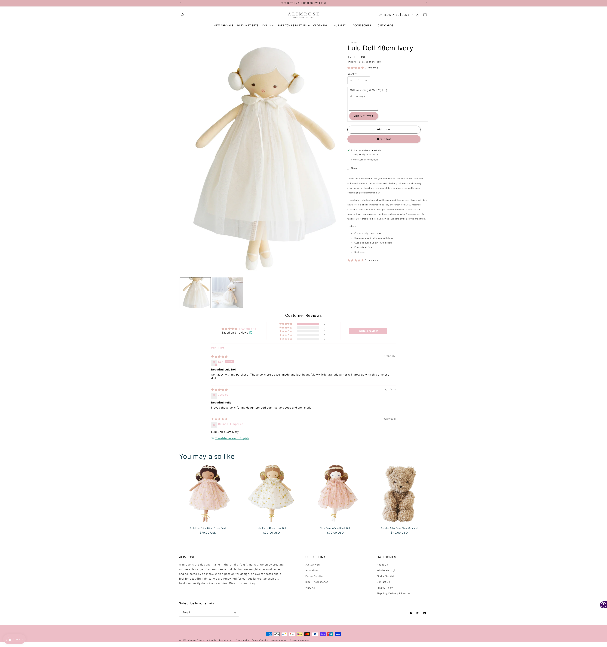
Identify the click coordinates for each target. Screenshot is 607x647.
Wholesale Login (386, 570)
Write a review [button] (368, 330)
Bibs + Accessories (316, 582)
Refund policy (226, 640)
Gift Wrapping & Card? (368, 90)
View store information (364, 159)
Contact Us (383, 582)
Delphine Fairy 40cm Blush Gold (208, 528)
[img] (219, 356)
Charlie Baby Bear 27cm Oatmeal (399, 528)
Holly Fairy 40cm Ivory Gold (271, 528)
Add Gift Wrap (363, 115)
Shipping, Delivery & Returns (393, 593)
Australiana (312, 570)
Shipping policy (278, 640)
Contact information (299, 640)
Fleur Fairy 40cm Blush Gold (335, 528)
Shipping (352, 62)
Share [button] (354, 168)
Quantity (352, 74)
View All (310, 587)
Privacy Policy (385, 587)
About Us (382, 564)
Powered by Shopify (206, 640)
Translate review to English (232, 438)
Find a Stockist (385, 576)
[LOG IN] (417, 14)
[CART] (425, 14)
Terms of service (260, 640)
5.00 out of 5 (247, 328)
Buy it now (384, 139)
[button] (182, 14)
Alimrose (191, 640)
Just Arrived (312, 564)
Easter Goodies (314, 576)
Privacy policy (242, 640)
